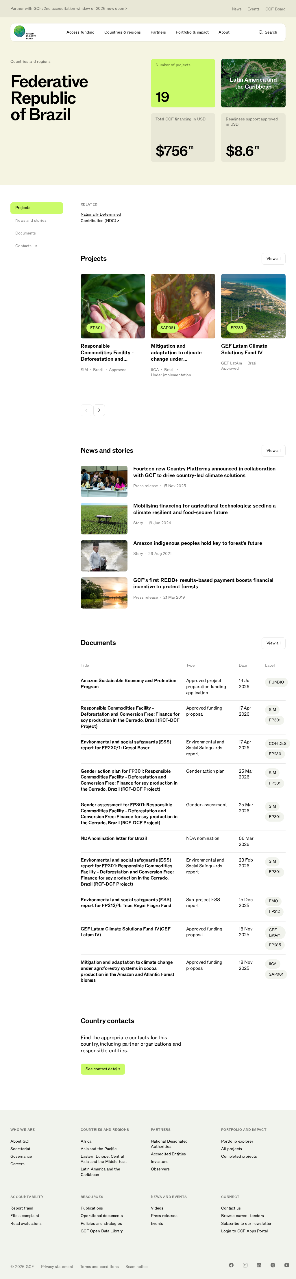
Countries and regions (30, 61)
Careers (17, 1164)
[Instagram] (245, 1265)
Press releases (164, 1215)
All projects (231, 1149)
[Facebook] (231, 1265)
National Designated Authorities (169, 1144)
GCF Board (275, 9)
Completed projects (239, 1156)
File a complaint (24, 1215)
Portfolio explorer (237, 1141)
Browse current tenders (242, 1215)
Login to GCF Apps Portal (244, 1231)
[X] (273, 1265)
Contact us (231, 1208)
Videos (157, 1208)
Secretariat (20, 1149)
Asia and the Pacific (98, 1149)
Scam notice (136, 1266)
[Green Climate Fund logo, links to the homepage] (30, 32)
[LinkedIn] (259, 1265)
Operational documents (102, 1215)
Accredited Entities (168, 1154)
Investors (159, 1161)
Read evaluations (26, 1223)
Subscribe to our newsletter (246, 1223)
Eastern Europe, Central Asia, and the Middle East (104, 1159)
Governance (21, 1156)
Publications (92, 1208)
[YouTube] (286, 1265)
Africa (86, 1141)
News (237, 9)
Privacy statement (57, 1266)
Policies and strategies (101, 1223)
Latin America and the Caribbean (100, 1172)
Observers (160, 1169)
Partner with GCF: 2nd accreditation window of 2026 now (67, 8)
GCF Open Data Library (102, 1231)
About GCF (20, 1141)
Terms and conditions (99, 1266)
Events (253, 9)
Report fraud (21, 1208)
